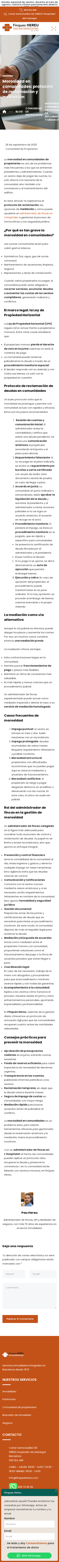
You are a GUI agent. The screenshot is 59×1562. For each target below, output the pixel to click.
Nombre (9, 1518)
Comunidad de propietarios (19, 1407)
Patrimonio (9, 1399)
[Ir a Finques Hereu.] (7, 111)
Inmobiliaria (9, 1391)
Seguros (7, 1423)
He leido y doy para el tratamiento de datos (30, 1545)
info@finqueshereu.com (23, 1478)
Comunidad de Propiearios (22, 149)
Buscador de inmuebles (16, 1415)
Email (7, 1531)
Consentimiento (36, 1543)
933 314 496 (30, 10)
